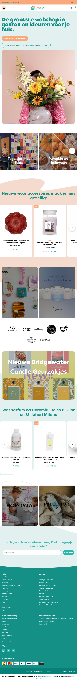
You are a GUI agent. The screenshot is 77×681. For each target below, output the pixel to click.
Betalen (4, 621)
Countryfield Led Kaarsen (47, 605)
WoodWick (5, 577)
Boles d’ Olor (43, 582)
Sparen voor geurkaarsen (10, 641)
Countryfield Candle (46, 588)
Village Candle (44, 599)
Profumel (5, 588)
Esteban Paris (43, 591)
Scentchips (5, 591)
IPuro (3, 602)
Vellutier (4, 596)
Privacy (49, 671)
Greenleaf (5, 582)
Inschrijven (68, 552)
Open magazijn (7, 635)
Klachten (5, 627)
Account (73, 2)
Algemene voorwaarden (34, 671)
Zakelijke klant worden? (47, 621)
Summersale (43, 624)
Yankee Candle (7, 580)
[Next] (72, 151)
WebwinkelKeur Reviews (47, 676)
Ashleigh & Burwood (46, 580)
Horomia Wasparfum (46, 596)
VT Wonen (5, 599)
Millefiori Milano (7, 594)
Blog (3, 638)
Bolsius (41, 594)
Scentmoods (6, 605)
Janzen (41, 577)
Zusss (3, 610)
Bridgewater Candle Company (12, 585)
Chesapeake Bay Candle (47, 585)
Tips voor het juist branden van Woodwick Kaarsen (56, 618)
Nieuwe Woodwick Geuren (10, 2)
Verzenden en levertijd (9, 618)
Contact (4, 629)
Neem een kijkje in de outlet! (15, 38)
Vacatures (5, 632)
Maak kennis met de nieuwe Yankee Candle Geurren (26, 45)
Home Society (6, 608)
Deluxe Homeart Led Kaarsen (49, 602)
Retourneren (6, 624)
